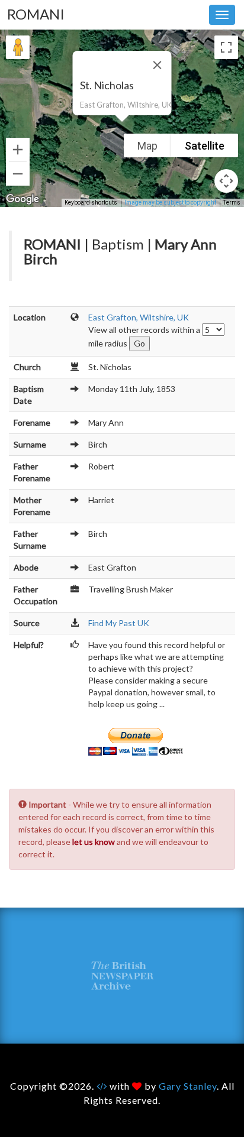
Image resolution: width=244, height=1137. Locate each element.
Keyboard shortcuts (91, 202)
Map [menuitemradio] (147, 146)
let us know (93, 842)
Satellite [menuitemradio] (204, 146)
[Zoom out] (18, 174)
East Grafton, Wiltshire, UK (138, 317)
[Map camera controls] (226, 181)
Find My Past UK (118, 623)
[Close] (157, 65)
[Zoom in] (18, 149)
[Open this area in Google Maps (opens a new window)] (22, 199)
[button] (122, 129)
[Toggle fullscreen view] (226, 47)
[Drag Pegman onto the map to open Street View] (18, 47)
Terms (231, 202)
